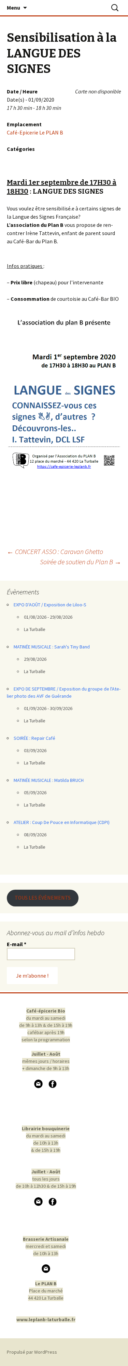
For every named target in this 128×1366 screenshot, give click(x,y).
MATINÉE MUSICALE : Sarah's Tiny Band (52, 647)
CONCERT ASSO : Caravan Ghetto (55, 551)
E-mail (16, 944)
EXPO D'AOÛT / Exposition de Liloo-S (50, 605)
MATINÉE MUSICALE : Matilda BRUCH (49, 780)
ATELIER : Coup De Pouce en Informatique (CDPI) (62, 822)
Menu (13, 7)
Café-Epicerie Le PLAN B (35, 132)
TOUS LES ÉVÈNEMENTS (43, 897)
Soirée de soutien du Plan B (80, 561)
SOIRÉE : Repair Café (34, 738)
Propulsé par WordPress (32, 1352)
